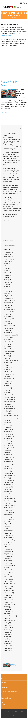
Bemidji (8, 289)
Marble (8, 466)
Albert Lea (9, 252)
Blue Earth (9, 303)
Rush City (9, 581)
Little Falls (9, 445)
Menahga (9, 473)
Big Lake (8, 296)
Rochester (9, 572)
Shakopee (9, 597)
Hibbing (8, 411)
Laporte (8, 438)
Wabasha (9, 627)
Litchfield (8, 443)
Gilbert (8, 390)
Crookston (9, 342)
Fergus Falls (9, 374)
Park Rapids (9, 537)
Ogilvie (8, 524)
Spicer (8, 607)
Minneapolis (9, 480)
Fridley (8, 385)
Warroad (8, 634)
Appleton (8, 261)
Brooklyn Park (10, 309)
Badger (8, 277)
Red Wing (9, 563)
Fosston (8, 381)
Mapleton (9, 461)
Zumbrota (9, 650)
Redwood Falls (10, 565)
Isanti (7, 420)
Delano (8, 349)
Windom (8, 643)
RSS (2, 693)
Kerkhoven (9, 434)
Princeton (9, 558)
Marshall (8, 468)
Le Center (9, 441)
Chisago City (10, 326)
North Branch (10, 512)
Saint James (9, 588)
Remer (8, 567)
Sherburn (9, 600)
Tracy (7, 618)
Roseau (8, 577)
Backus (8, 275)
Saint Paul (9, 590)
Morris (8, 496)
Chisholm (9, 328)
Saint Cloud (9, 586)
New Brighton (10, 505)
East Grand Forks (11, 360)
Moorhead (9, 489)
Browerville (9, 312)
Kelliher (8, 432)
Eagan (8, 358)
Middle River (10, 475)
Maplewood (9, 464)
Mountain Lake (10, 501)
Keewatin (9, 429)
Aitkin (7, 250)
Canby (8, 321)
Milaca (8, 478)
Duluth (8, 356)
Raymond (9, 560)
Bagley (8, 280)
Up (14, 715)
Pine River (9, 551)
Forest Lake (9, 379)
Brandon (8, 307)
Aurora (8, 268)
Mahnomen (9, 457)
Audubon (8, 266)
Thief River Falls (11, 616)
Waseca (8, 636)
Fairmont (8, 369)
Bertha (8, 293)
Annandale (9, 256)
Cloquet (8, 332)
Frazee (8, 383)
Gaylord (8, 388)
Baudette (8, 284)
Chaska (8, 323)
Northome (9, 517)
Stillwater (9, 611)
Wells (7, 639)
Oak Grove (9, 519)
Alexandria (9, 254)
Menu (24, 3)
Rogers (8, 574)
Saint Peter (9, 593)
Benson (8, 291)
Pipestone (9, 554)
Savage (8, 595)
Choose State (7, 220)
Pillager (8, 547)
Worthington (9, 648)
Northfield (9, 514)
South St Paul (10, 604)
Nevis (7, 503)
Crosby (8, 344)
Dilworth (8, 353)
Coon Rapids (10, 337)
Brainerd (8, 305)
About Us (3, 682)
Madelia (8, 452)
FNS (2, 702)
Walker (8, 632)
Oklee (8, 526)
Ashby (8, 263)
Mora (7, 494)
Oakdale (8, 521)
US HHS (3, 704)
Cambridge (9, 319)
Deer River (9, 346)
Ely (7, 365)
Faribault (8, 372)
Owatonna (9, 535)
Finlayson (9, 376)
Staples (8, 609)
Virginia (8, 625)
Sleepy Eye (9, 602)
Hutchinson (9, 413)
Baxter (8, 286)
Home (13, 17)
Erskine (8, 367)
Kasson (8, 427)
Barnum (8, 282)
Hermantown (10, 408)
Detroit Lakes (10, 351)
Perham (8, 542)
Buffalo (8, 314)
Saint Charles (10, 583)
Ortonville (9, 531)
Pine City (8, 549)
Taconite (8, 613)
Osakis (8, 533)
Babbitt (8, 273)
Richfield (8, 570)
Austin (8, 270)
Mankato (8, 459)
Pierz (7, 544)
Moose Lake (9, 491)
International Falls (11, 415)
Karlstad (8, 425)
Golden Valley (10, 397)
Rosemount (9, 579)
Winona (8, 646)
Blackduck (9, 298)
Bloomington (10, 300)
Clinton (8, 330)
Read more (4, 112)
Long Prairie (9, 448)
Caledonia (9, 316)
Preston (8, 556)
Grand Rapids (10, 399)
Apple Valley (9, 259)
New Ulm (9, 508)
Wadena (8, 630)
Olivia (7, 528)
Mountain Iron (10, 498)
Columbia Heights (11, 335)
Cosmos (8, 339)
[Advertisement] (14, 62)
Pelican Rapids (10, 540)
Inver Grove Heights (12, 418)
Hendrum (9, 406)
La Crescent (9, 436)
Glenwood (9, 395)
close (18, 129)
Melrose (8, 471)
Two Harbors (10, 620)
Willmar (8, 641)
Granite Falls (10, 402)
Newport (8, 510)
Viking (8, 623)
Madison (8, 455)
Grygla (8, 404)
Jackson (8, 422)
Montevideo (9, 482)
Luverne (8, 450)
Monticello (9, 484)
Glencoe (8, 392)
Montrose (9, 487)
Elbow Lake (9, 362)
